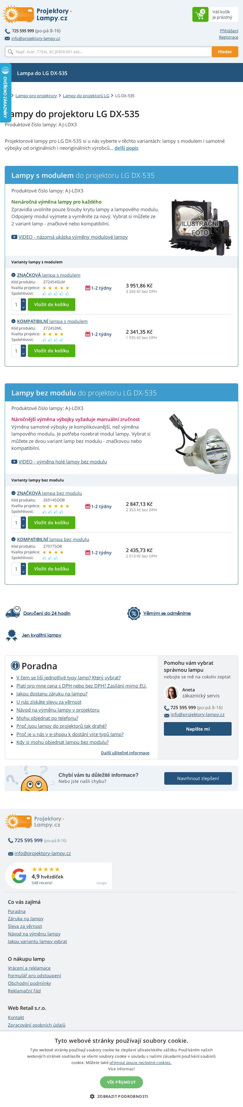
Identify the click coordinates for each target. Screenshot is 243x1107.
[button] (121, 1096)
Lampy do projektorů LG (86, 95)
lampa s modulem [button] (48, 275)
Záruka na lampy (25, 918)
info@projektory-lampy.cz (35, 38)
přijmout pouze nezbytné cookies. (140, 1062)
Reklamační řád (24, 991)
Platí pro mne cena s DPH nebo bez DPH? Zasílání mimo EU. (81, 685)
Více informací (121, 1069)
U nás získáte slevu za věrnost (48, 702)
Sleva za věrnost (25, 926)
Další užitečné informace (125, 753)
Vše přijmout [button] (121, 1082)
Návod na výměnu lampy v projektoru (57, 710)
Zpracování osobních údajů (36, 1025)
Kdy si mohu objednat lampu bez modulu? (62, 742)
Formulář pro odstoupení (34, 975)
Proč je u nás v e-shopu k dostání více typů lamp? (69, 734)
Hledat (225, 51)
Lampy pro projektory (36, 95)
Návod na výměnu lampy (34, 934)
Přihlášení (229, 31)
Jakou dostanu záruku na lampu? (51, 693)
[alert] (121, 1069)
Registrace (228, 37)
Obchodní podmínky (29, 983)
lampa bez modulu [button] (49, 493)
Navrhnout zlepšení (198, 778)
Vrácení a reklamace (29, 968)
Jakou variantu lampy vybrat (37, 941)
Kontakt (16, 1017)
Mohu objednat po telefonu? (47, 718)
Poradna (17, 911)
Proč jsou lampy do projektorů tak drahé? (61, 726)
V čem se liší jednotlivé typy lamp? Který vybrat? (68, 677)
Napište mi (198, 729)
